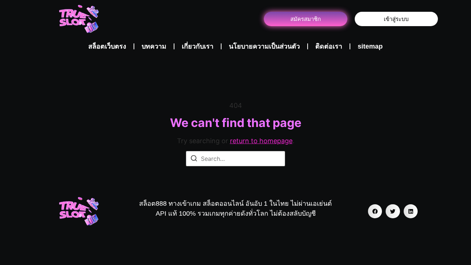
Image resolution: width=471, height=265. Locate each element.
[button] (375, 211)
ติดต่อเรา (328, 46)
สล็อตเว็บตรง (107, 46)
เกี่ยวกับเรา (197, 46)
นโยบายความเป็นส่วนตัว (264, 46)
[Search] (193, 159)
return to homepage (261, 141)
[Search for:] (235, 158)
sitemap (370, 46)
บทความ (154, 46)
